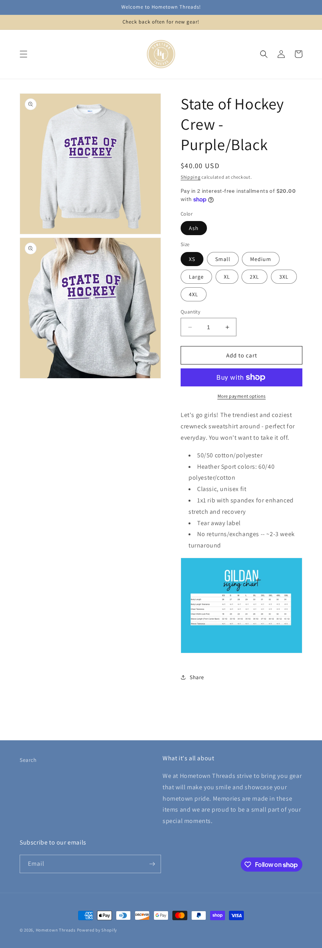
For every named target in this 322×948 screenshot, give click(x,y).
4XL (193, 294)
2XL (254, 276)
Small (223, 259)
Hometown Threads (56, 930)
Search (28, 759)
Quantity (190, 311)
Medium (260, 259)
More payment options (242, 396)
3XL (284, 276)
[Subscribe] (152, 864)
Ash (194, 228)
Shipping (191, 177)
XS (192, 259)
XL (227, 276)
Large (196, 276)
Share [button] (197, 677)
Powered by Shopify (97, 930)
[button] (23, 54)
